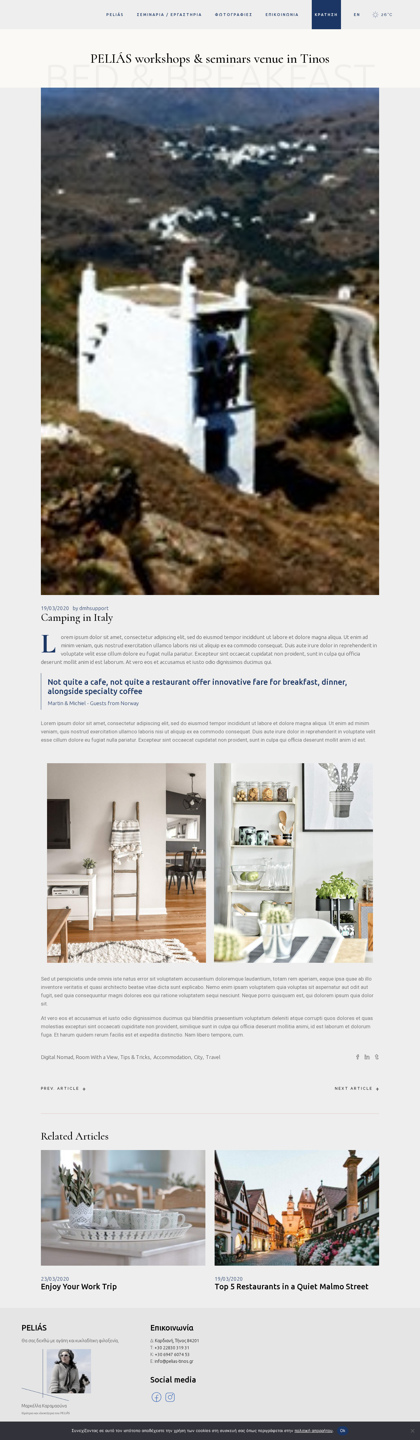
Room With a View (97, 1057)
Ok (343, 1430)
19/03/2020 (55, 608)
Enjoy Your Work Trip (79, 1286)
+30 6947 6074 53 (172, 1354)
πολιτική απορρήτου (314, 1430)
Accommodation (172, 1057)
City (198, 1057)
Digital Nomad (57, 1057)
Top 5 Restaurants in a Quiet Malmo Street (292, 1286)
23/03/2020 (55, 1279)
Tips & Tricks (135, 1057)
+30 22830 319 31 (171, 1347)
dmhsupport (94, 608)
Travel (213, 1057)
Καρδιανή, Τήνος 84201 (177, 1340)
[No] (412, 1431)
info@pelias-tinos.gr (174, 1361)
